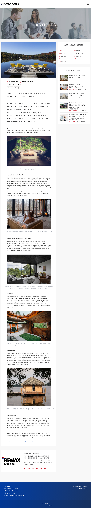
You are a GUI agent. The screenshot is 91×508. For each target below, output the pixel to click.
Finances (64, 59)
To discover (13, 82)
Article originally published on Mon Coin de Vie (20, 442)
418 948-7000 (11, 494)
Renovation (80, 56)
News (78, 50)
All (62, 50)
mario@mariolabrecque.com (15, 495)
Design (63, 56)
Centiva (49, 505)
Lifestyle (64, 61)
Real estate (80, 53)
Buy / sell (64, 53)
